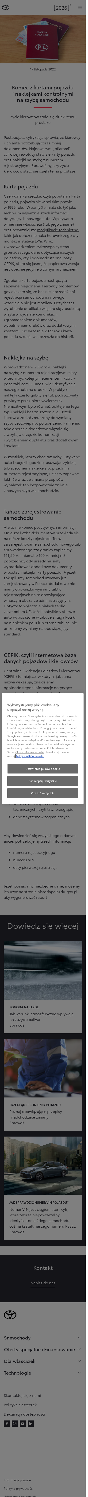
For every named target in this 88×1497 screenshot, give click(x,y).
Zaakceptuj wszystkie (43, 780)
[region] (43, 748)
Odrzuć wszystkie (42, 793)
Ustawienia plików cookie (43, 769)
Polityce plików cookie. (30, 756)
